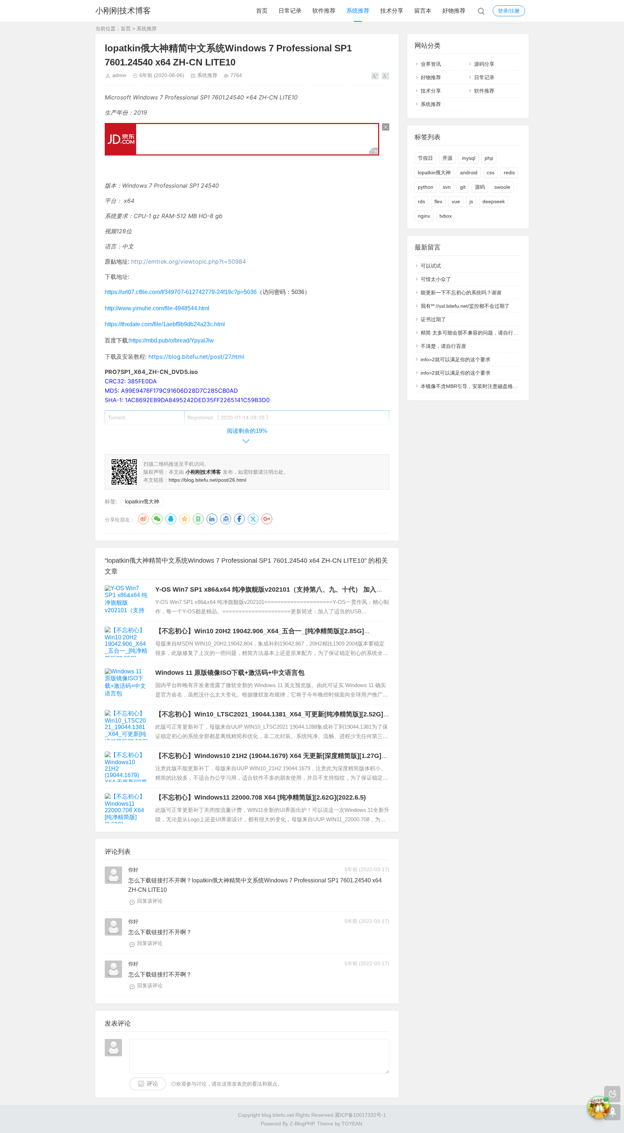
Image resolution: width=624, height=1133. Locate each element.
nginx (424, 216)
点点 (225, 519)
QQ (170, 519)
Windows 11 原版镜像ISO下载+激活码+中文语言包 (229, 672)
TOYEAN (352, 1123)
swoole (502, 187)
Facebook (239, 519)
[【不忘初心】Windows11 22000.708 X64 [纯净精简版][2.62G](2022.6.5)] (126, 808)
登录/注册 (509, 11)
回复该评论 (149, 901)
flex (438, 201)
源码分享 (484, 64)
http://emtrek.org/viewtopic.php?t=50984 (188, 261)
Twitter (253, 519)
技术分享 (391, 11)
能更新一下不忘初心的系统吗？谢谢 (461, 292)
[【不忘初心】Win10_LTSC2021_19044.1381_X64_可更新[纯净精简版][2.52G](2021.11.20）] (126, 725)
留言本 (423, 11)
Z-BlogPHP (302, 1123)
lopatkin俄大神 (142, 501)
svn (447, 187)
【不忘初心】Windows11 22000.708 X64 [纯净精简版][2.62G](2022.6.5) (260, 797)
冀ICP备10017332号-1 (360, 1115)
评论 (152, 1084)
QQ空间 (184, 519)
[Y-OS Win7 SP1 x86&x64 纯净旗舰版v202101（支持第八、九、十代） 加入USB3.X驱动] (126, 600)
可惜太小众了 (436, 279)
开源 (447, 158)
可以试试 (431, 266)
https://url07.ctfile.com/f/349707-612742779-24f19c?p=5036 (181, 292)
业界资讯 (431, 64)
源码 (480, 187)
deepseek (493, 201)
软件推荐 (323, 11)
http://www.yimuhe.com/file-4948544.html (157, 308)
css (490, 172)
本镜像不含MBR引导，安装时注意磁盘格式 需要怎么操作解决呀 (493, 386)
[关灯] (612, 1094)
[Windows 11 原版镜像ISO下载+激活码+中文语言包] (126, 683)
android (468, 172)
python (425, 187)
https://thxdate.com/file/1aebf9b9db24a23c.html (165, 324)
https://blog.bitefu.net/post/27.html (196, 356)
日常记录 (290, 11)
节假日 (425, 158)
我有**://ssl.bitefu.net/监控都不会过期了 (465, 306)
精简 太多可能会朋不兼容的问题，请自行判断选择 (477, 333)
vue (456, 201)
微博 (143, 519)
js (471, 201)
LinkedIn (212, 519)
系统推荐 (357, 11)
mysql (468, 158)
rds (421, 201)
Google (266, 519)
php (489, 158)
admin (119, 75)
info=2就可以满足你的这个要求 (455, 359)
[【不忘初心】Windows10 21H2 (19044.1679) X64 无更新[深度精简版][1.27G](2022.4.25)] (126, 766)
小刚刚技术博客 (123, 10)
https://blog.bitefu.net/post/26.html (207, 480)
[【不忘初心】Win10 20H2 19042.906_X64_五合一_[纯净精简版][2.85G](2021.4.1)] (126, 642)
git (462, 187)
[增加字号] (375, 76)
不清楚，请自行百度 (443, 346)
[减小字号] (385, 76)
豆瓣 (198, 519)
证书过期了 (433, 319)
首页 (262, 11)
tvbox (445, 216)
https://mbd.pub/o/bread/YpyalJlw (171, 340)
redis (509, 172)
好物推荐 (453, 11)
